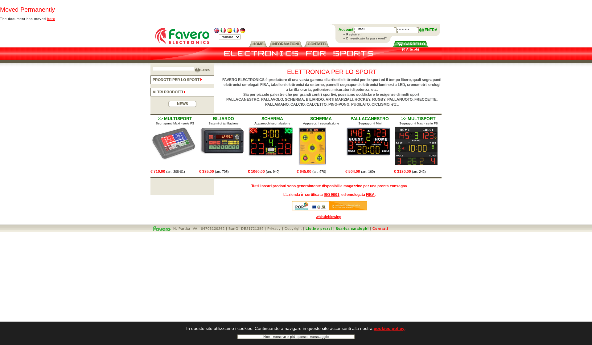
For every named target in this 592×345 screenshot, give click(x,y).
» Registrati (352, 34)
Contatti (380, 228)
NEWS (182, 104)
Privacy (274, 228)
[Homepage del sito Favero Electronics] (182, 46)
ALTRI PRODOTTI (168, 92)
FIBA (370, 195)
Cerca (205, 70)
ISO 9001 (331, 195)
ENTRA (431, 30)
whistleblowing (328, 217)
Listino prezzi (319, 228)
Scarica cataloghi (352, 228)
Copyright (293, 228)
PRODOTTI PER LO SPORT (176, 80)
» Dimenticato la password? (365, 38)
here (51, 19)
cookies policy (389, 328)
